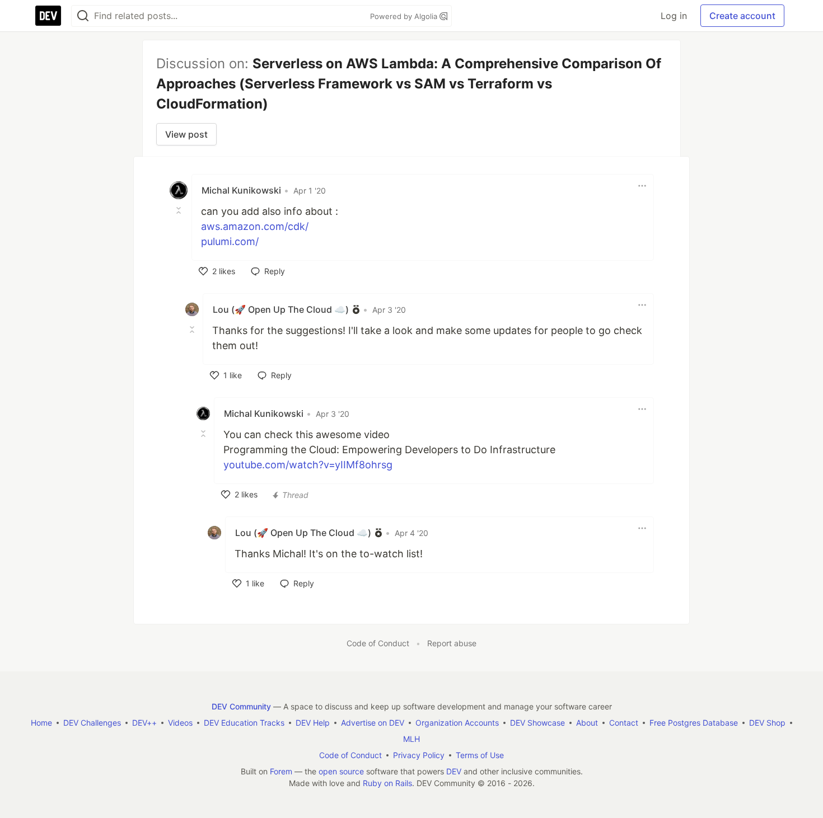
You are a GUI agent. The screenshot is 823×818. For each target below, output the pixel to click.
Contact (623, 722)
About (587, 722)
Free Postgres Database (693, 722)
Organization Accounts (457, 722)
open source (341, 771)
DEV (453, 771)
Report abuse (451, 643)
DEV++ (144, 722)
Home (41, 722)
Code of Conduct (378, 643)
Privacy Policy (419, 755)
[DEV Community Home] (48, 15)
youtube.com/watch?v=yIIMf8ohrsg (307, 465)
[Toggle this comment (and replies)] (180, 210)
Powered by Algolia (404, 16)
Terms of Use (480, 755)
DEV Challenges (92, 722)
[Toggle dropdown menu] (642, 186)
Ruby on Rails (387, 783)
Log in (674, 15)
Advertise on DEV (372, 722)
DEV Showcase (537, 722)
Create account (742, 15)
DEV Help (313, 722)
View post (186, 134)
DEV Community (241, 706)
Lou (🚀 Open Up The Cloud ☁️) (281, 309)
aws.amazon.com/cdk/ (254, 226)
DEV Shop (767, 722)
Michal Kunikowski (241, 190)
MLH (411, 739)
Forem (281, 771)
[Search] (83, 16)
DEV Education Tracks (244, 722)
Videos (180, 722)
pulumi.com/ (230, 241)
